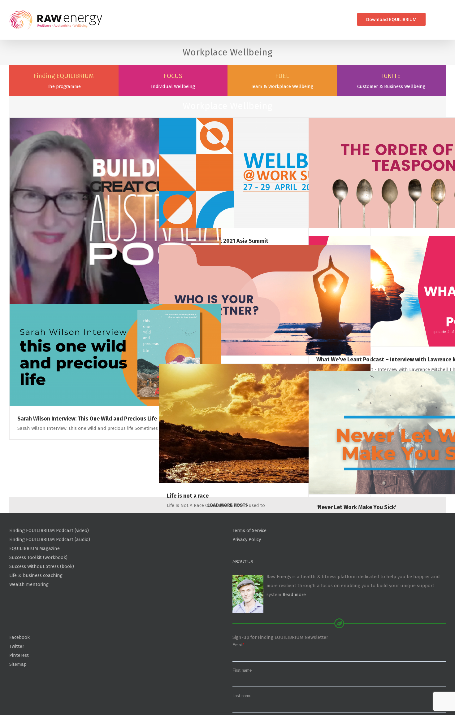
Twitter (16, 676)
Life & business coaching (36, 605)
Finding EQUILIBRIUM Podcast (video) (49, 561)
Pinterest (19, 685)
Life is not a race (188, 525)
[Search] (435, 19)
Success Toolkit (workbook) (38, 588)
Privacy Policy (246, 570)
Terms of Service (249, 561)
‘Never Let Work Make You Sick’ (356, 537)
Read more (294, 625)
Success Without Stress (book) (41, 596)
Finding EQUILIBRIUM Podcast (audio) (49, 570)
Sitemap (18, 694)
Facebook (19, 667)
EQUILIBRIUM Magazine (34, 579)
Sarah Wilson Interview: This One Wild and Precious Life (87, 448)
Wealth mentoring (29, 614)
